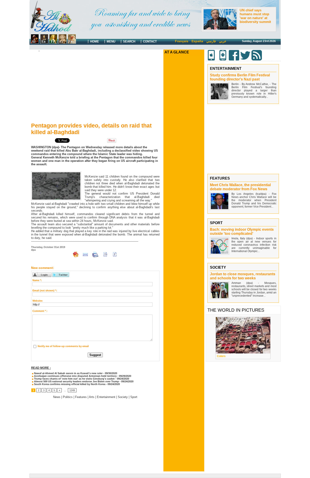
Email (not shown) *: (44, 290)
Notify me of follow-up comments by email (63, 346)
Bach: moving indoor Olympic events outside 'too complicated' (242, 231)
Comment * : (39, 311)
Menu (110, 41)
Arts (91, 397)
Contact (149, 41)
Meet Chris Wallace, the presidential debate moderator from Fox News (240, 187)
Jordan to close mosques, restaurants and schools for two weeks (242, 276)
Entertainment (106, 397)
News (56, 397)
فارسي (211, 41)
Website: (37, 300)
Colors (221, 356)
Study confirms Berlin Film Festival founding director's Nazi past (240, 77)
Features (81, 397)
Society (123, 397)
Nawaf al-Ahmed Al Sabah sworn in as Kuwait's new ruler (68, 373)
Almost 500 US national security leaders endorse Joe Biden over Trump (76, 381)
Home (94, 41)
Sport (133, 397)
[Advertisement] (95, 86)
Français (181, 41)
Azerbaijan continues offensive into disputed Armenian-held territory (75, 376)
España (197, 41)
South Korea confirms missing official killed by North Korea (69, 384)
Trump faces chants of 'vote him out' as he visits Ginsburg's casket (74, 378)
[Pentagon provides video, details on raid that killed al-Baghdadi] (56, 172)
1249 (72, 390)
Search (128, 41)
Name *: (37, 280)
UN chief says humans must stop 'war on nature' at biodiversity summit (255, 16)
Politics (45, 51)
